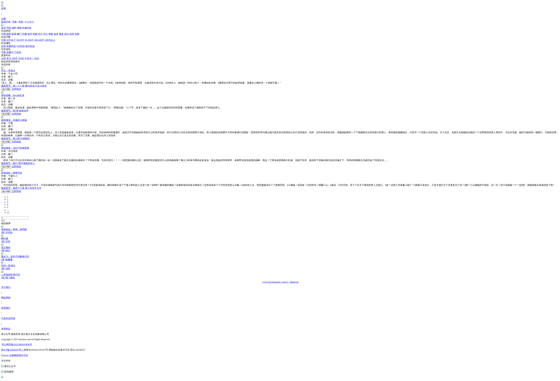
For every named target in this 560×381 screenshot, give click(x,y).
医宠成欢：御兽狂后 (11, 173)
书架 (14, 22)
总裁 (24, 34)
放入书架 (6, 89)
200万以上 (50, 40)
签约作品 (30, 46)
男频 (19, 28)
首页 (3, 28)
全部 (3, 46)
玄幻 (66, 34)
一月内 (35, 58)
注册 (3, 19)
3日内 (15, 58)
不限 (3, 34)
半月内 (28, 58)
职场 (14, 34)
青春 (50, 34)
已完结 (17, 52)
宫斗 (40, 34)
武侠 (71, 34)
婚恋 (8, 34)
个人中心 (29, 22)
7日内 (21, 58)
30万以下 (11, 40)
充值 (20, 22)
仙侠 (56, 34)
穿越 (35, 34)
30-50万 (20, 40)
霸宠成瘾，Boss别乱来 (12, 95)
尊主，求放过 (8, 70)
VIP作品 (20, 46)
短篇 (77, 34)
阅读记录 (5, 22)
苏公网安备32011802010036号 (17, 344)
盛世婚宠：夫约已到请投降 (15, 148)
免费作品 (11, 46)
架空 (29, 34)
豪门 (19, 34)
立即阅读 (16, 89)
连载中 (9, 52)
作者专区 (27, 28)
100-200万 (39, 40)
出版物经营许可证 (18, 355)
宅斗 (45, 34)
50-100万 (29, 40)
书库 (8, 28)
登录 (3, 8)
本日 (8, 58)
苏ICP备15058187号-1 (12, 350)
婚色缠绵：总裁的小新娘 (14, 120)
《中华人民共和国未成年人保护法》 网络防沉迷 (280, 282)
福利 (14, 28)
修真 (61, 34)
